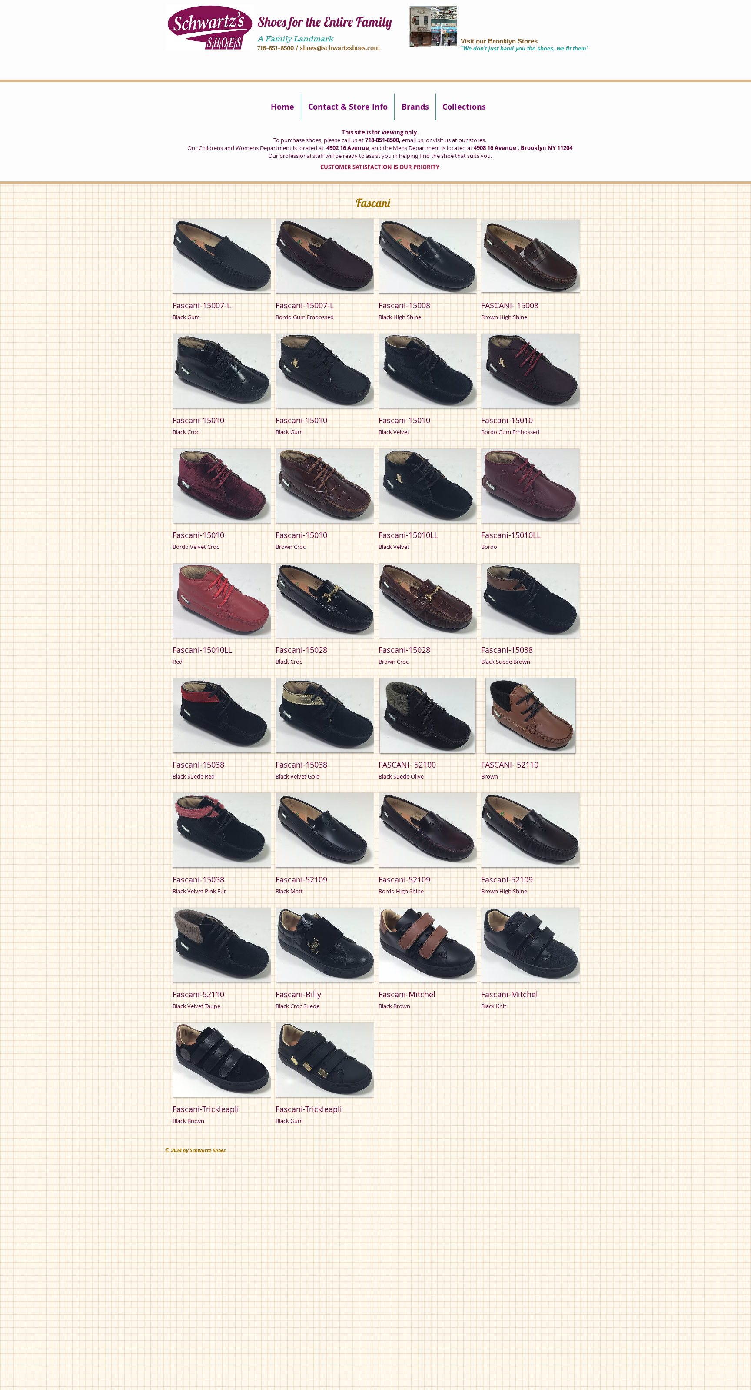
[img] (222, 273)
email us (412, 140)
